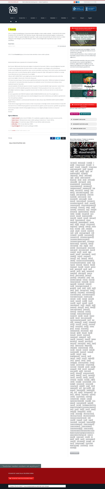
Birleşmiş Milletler (83, 222)
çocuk (79, 235)
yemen (72, 441)
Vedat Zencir (15, 120)
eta (78, 258)
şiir (80, 388)
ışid (93, 305)
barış (77, 214)
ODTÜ (82, 360)
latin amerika (84, 331)
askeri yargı (82, 199)
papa (92, 367)
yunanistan (83, 445)
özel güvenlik (89, 365)
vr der (86, 437)
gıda (83, 271)
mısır (71, 350)
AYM (92, 207)
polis (71, 373)
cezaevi (83, 231)
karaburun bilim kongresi (83, 314)
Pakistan (80, 367)
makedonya (73, 337)
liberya (84, 333)
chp (71, 233)
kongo (84, 322)
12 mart (77, 167)
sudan (88, 399)
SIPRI (79, 392)
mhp (71, 345)
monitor (85, 350)
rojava (90, 377)
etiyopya (83, 258)
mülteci (91, 350)
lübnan (79, 335)
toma (76, 409)
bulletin (80, 226)
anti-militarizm (87, 186)
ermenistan (86, 256)
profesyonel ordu (87, 373)
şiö (75, 392)
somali (72, 396)
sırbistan (92, 394)
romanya (72, 379)
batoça (78, 216)
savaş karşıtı (86, 382)
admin (13, 130)
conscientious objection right (77, 241)
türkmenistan (81, 411)
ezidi (88, 263)
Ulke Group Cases (88, 413)
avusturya (81, 207)
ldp (91, 331)
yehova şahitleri (90, 439)
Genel (11, 18)
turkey (92, 409)
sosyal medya (79, 396)
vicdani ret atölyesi (88, 424)
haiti (88, 277)
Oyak (71, 365)
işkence (90, 299)
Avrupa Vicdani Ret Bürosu (88, 205)
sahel (71, 382)
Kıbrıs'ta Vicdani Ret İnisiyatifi (77, 320)
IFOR (83, 288)
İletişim (82, 18)
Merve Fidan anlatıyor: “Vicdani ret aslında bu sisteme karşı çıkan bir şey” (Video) (82, 139)
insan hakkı (81, 292)
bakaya (92, 211)
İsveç (90, 301)
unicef (72, 420)
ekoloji (77, 254)
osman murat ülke (82, 362)
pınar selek (73, 371)
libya (89, 333)
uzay (85, 420)
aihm (76, 177)
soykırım (88, 396)
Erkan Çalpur (15, 122)
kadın (91, 307)
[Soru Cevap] (20, 464)
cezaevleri (90, 231)
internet (72, 299)
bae (87, 209)
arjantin (86, 190)
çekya (76, 231)
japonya (80, 307)
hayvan (91, 280)
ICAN (78, 288)
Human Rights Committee (82, 286)
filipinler (86, 265)
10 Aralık (88, 165)
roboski (78, 377)
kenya (85, 316)
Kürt (85, 326)
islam (71, 301)
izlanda (84, 303)
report (72, 377)
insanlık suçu (87, 297)
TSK (81, 409)
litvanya (72, 335)
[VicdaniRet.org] (12, 9)
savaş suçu (88, 384)
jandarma (72, 307)
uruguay (79, 420)
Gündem (33, 18)
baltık (71, 214)
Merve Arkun (88, 341)
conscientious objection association (79, 239)
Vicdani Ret (22, 18)
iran (78, 299)
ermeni (79, 256)
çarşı (71, 231)
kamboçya (86, 309)
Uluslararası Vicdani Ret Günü (77, 418)
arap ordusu (78, 190)
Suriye (87, 401)
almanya (72, 182)
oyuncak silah (79, 365)
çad (82, 228)
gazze (72, 271)
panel (86, 367)
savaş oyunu (80, 384)
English (90, 18)
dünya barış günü (81, 248)
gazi (90, 269)
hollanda (88, 284)
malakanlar (82, 337)
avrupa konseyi (74, 205)
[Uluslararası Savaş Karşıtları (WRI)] (78, 10)
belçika (79, 218)
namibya (90, 352)
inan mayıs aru (84, 290)
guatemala (73, 273)
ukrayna (78, 413)
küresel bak (79, 326)
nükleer (90, 358)
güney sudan (79, 275)
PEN (79, 369)
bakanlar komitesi (83, 211)
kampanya (80, 311)
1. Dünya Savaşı (80, 165)
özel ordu (72, 367)
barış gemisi (85, 214)
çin (75, 233)
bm (76, 224)
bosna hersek (90, 224)
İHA (88, 288)
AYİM (87, 207)
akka (79, 180)
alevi (84, 180)
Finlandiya (73, 267)
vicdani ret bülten (74, 426)
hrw (71, 286)
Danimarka (83, 243)
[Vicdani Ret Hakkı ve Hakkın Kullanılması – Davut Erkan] (78, 108)
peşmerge (90, 369)
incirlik (91, 290)
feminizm (78, 265)
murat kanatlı (73, 352)
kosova (84, 324)
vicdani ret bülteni (86, 426)
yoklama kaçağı (79, 443)
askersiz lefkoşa (81, 201)
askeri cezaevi (81, 197)
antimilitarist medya (75, 188)
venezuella (81, 422)
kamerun (72, 311)
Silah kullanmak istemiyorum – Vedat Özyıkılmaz (35, 2)
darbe (90, 243)
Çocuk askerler (88, 235)
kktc (89, 320)
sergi (87, 386)
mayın (72, 339)
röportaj (80, 379)
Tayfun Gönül (16, 118)
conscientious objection (86, 237)
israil (83, 301)
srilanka (82, 399)
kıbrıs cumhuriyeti (85, 318)
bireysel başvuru (80, 220)
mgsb (93, 343)
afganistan (73, 175)
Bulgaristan (73, 226)
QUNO (72, 375)
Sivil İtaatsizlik (87, 392)
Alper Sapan (82, 182)
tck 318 (78, 405)
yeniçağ (88, 441)
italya (78, 303)
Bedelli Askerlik (86, 216)
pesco (84, 369)
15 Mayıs (83, 167)
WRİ (76, 439)
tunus (87, 409)
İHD (93, 288)
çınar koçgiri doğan (84, 233)
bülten (87, 226)
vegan (90, 420)
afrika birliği (87, 175)
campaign (88, 228)
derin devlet (73, 246)
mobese (78, 350)
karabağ (72, 314)
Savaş (77, 382)
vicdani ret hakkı (88, 428)
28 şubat (90, 169)
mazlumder (79, 339)
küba (71, 326)
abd (81, 171)
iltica (76, 290)
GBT (78, 271)
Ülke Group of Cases (75, 416)
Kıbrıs (77, 318)
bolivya (82, 224)
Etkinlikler (63, 18)
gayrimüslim (78, 269)
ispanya (78, 301)
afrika (80, 175)
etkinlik (72, 260)
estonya (72, 258)
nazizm (78, 354)
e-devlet (72, 252)
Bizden (43, 18)
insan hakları (89, 292)
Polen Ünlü (87, 371)
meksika (80, 341)
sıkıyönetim (84, 394)
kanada (87, 311)
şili (71, 392)
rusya (85, 379)
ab (76, 171)
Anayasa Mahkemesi (75, 186)
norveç (83, 358)
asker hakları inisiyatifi (81, 192)
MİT (90, 348)
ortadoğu (72, 362)
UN (88, 418)
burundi (77, 228)
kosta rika (91, 324)
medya (86, 339)
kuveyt (77, 328)
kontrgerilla (92, 322)
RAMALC (78, 375)
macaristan (86, 335)
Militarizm (87, 345)
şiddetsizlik (73, 388)
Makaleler (52, 18)
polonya (78, 373)
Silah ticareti (80, 390)
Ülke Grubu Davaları (88, 416)
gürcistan (87, 275)
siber (92, 386)
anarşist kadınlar (85, 184)
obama (77, 360)
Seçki (73, 18)
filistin (91, 265)
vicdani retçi (79, 437)
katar (79, 316)
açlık (87, 171)
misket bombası (82, 348)
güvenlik (72, 277)
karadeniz (73, 316)
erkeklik (72, 256)
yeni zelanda (80, 441)
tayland (89, 403)
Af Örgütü (83, 173)
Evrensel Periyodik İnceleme (77, 263)
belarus (72, 218)
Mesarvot (72, 343)
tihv (71, 409)
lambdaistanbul (74, 331)
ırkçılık (87, 305)
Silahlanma (89, 390)
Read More (11, 44)
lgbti (78, 333)
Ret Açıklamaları (62, 46)
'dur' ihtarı (72, 163)
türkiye (72, 411)
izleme (90, 303)
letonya (72, 333)
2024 (84, 169)
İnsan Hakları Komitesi (88, 294)
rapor (84, 375)
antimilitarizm (86, 188)
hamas (84, 280)
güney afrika (81, 273)
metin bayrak (81, 343)
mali (88, 337)
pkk (80, 371)
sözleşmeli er (73, 399)
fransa (80, 267)
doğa (85, 246)
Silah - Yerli (86, 388)
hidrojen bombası (74, 282)
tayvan (72, 405)
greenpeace (90, 271)
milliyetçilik (73, 348)
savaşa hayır (73, 386)
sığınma (77, 394)
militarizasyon (78, 345)
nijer (89, 356)
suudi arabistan (80, 403)
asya (86, 203)
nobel (78, 358)
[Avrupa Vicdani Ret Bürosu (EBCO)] (90, 10)
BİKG (71, 220)
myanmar (82, 352)
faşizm (72, 265)
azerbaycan (81, 209)
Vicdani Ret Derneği (75, 428)
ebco (78, 252)
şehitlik (81, 386)
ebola (84, 252)
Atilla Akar (15, 124)
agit (71, 177)
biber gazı (92, 218)
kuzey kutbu (84, 328)
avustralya (73, 207)
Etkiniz (90, 258)
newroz (83, 356)
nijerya (72, 358)
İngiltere (72, 292)
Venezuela (73, 422)
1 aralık (88, 163)
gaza (85, 269)
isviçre (72, 303)
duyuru (92, 250)
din (80, 246)
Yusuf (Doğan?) (16, 126)
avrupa (91, 203)
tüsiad (88, 411)
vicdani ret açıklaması (75, 424)
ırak (82, 305)
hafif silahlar (81, 277)
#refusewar (81, 163)
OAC (71, 360)
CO (92, 233)
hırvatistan (80, 284)
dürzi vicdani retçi (83, 250)
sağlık (92, 379)
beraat (85, 218)
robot (84, 377)
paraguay (72, 369)
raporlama (91, 375)
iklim (71, 290)
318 (71, 171)
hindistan (84, 282)
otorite (91, 362)
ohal (88, 360)
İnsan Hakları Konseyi (75, 297)
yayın (82, 439)
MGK (88, 343)
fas (93, 263)
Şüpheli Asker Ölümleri (76, 401)
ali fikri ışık (90, 180)
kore (71, 324)
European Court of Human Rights (85, 260)
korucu (77, 324)
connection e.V (74, 237)
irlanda (84, 299)
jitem (86, 307)
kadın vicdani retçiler (75, 309)
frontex (86, 267)
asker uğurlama (80, 194)
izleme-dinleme (74, 305)
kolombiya (77, 322)
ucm (71, 413)
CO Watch (72, 235)
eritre (93, 254)
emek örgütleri (85, 254)
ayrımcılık (72, 209)
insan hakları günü (75, 294)
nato (71, 354)
